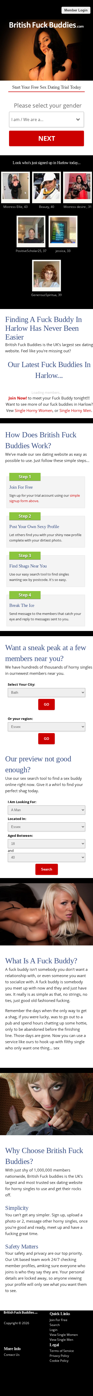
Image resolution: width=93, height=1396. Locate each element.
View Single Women (64, 1334)
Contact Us (12, 1354)
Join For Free (58, 1320)
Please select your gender (48, 105)
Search (46, 869)
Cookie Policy (59, 1360)
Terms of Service (62, 1351)
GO (46, 704)
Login (53, 1330)
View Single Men (61, 1339)
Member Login (76, 10)
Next (46, 138)
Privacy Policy (59, 1355)
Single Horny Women (33, 410)
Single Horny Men (75, 410)
